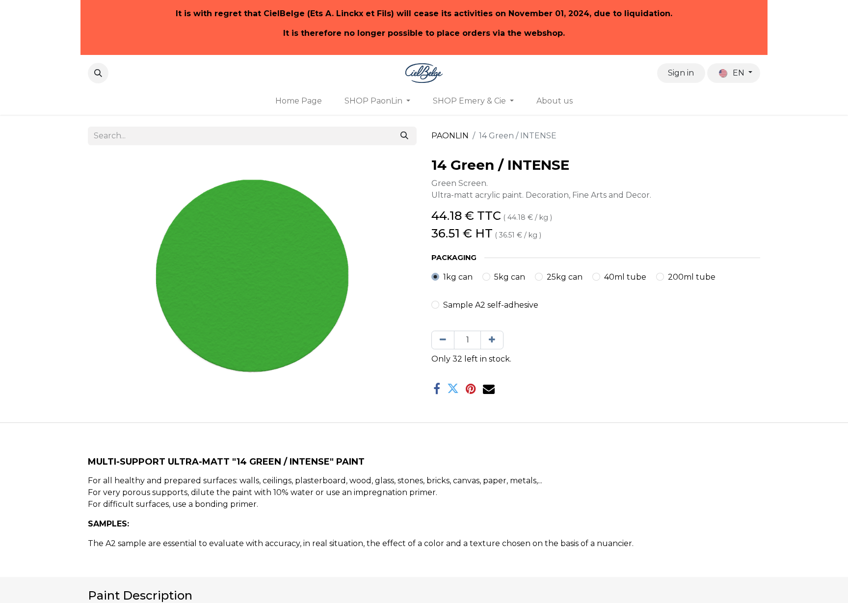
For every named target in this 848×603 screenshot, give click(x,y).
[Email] (489, 388)
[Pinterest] (471, 388)
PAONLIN (450, 135)
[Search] (404, 136)
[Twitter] (453, 388)
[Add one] (492, 340)
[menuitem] (298, 101)
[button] (98, 73)
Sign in (681, 73)
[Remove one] (442, 340)
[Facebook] (436, 388)
